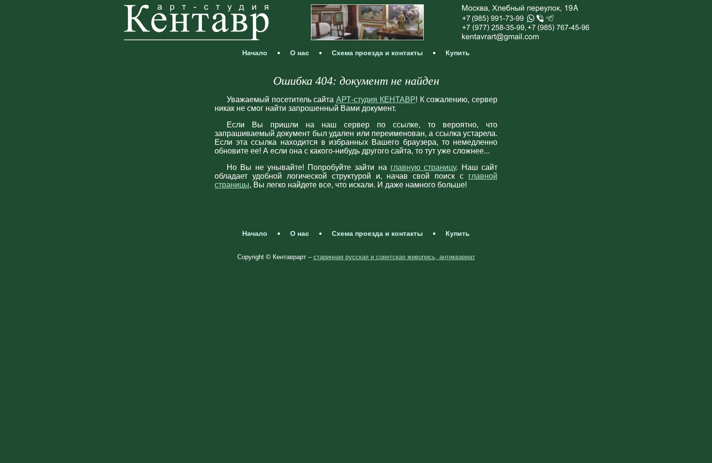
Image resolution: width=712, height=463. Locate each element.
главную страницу (423, 167)
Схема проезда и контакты (377, 53)
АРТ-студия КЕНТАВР (376, 99)
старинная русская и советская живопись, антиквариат (394, 257)
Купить (458, 53)
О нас (299, 53)
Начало (254, 53)
